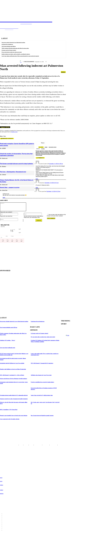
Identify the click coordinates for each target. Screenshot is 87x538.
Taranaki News (3, 462)
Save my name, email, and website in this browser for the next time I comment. (56, 215)
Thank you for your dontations (6, 498)
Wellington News (3, 464)
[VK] (73, 142)
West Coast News (3, 466)
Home (1, 136)
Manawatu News (52, 147)
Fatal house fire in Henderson (7, 44)
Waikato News (3, 460)
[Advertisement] (11, 255)
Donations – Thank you (5, 508)
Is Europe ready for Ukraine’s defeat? (9, 50)
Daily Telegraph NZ (29, 61)
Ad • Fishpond (3, 174)
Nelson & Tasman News (4, 465)
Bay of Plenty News (4, 459)
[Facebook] (59, 142)
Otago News (2, 468)
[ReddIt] (69, 142)
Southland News (3, 469)
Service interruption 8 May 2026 (7, 500)
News (63, 72)
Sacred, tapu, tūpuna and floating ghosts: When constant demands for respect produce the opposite (20, 56)
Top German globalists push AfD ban (9, 46)
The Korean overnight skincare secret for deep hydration (16, 163)
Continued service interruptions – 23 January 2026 (11, 503)
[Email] (64, 142)
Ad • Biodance (3, 166)
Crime (46, 147)
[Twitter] (54, 142)
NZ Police (43, 148)
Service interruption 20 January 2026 (8, 506)
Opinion (1, 493)
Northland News (3, 457)
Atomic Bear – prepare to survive (9, 187)
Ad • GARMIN (3, 148)
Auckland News (3, 458)
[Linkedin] (78, 142)
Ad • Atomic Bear (3, 190)
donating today (14, 131)
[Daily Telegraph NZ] (21, 61)
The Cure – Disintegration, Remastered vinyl (13, 172)
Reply (37, 179)
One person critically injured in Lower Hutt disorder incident (13, 42)
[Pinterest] (83, 142)
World (1, 485)
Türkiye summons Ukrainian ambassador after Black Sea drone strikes (15, 48)
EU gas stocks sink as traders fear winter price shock (12, 52)
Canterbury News (3, 467)
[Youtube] (81, 389)
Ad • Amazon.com (3, 158)
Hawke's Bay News (3, 461)
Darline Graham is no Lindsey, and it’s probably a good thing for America (16, 54)
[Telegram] (49, 142)
